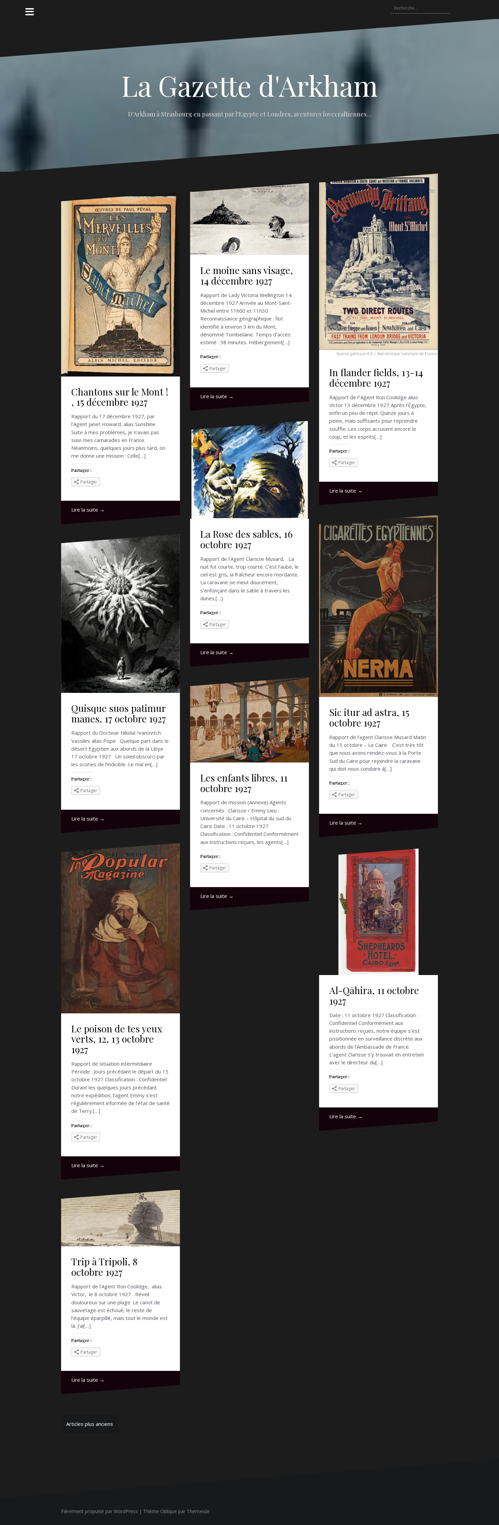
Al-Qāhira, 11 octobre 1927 (374, 995)
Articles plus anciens (89, 1423)
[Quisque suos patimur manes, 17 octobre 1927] (120, 613)
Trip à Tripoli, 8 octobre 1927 (104, 1266)
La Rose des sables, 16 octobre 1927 (246, 539)
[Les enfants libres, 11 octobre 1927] (249, 719)
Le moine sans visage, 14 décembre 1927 (246, 275)
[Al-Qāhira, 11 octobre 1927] (378, 911)
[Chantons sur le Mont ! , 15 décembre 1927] (120, 284)
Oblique (168, 1511)
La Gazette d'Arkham (250, 85)
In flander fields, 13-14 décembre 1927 (376, 377)
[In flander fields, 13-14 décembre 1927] (378, 265)
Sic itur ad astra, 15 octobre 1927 (369, 717)
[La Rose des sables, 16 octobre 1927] (249, 470)
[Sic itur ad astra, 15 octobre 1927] (378, 606)
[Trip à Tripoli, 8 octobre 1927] (120, 1218)
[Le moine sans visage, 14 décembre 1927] (249, 219)
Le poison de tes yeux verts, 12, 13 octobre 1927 (116, 1039)
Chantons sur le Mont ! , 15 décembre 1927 (119, 396)
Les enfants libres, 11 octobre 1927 (244, 782)
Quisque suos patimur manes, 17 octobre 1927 (118, 713)
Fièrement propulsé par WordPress (99, 1511)
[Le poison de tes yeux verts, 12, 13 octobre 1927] (120, 928)
